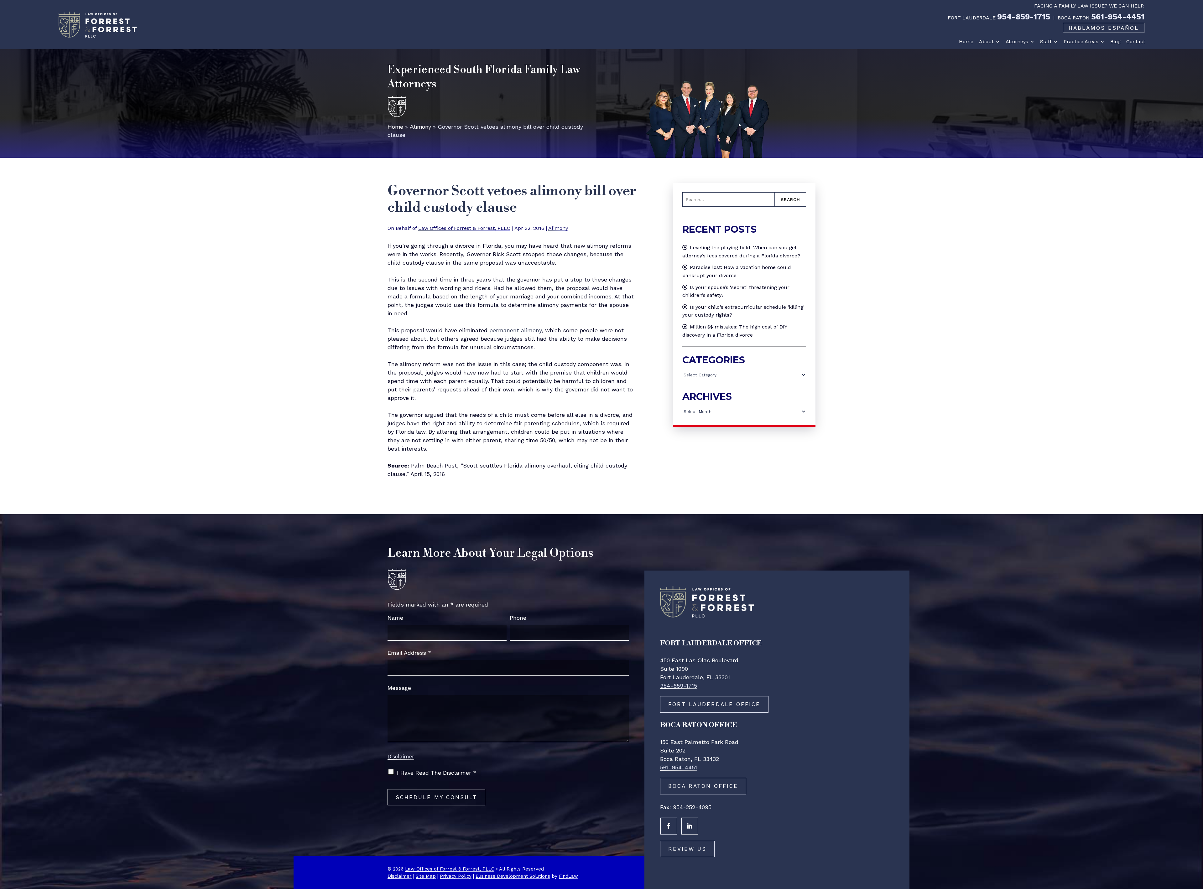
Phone (518, 617)
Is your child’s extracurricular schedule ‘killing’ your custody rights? (743, 311)
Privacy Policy (455, 876)
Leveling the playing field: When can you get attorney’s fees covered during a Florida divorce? (741, 252)
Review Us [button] (687, 849)
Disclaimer (401, 756)
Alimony (558, 228)
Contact (1135, 41)
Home (966, 41)
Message (399, 688)
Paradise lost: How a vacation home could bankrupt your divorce (736, 271)
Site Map (426, 876)
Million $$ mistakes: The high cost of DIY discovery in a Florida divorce (734, 331)
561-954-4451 (1117, 16)
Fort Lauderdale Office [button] (714, 704)
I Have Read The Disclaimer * (437, 772)
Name (395, 617)
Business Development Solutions (513, 876)
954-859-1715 (1023, 16)
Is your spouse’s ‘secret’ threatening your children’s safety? (735, 291)
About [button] (986, 41)
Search (790, 199)
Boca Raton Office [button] (703, 786)
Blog (1115, 41)
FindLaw (568, 876)
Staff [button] (1046, 41)
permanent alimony (515, 330)
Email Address (409, 652)
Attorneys (1017, 41)
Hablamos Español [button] (1104, 28)
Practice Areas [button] (1081, 41)
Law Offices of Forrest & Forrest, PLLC (464, 228)
